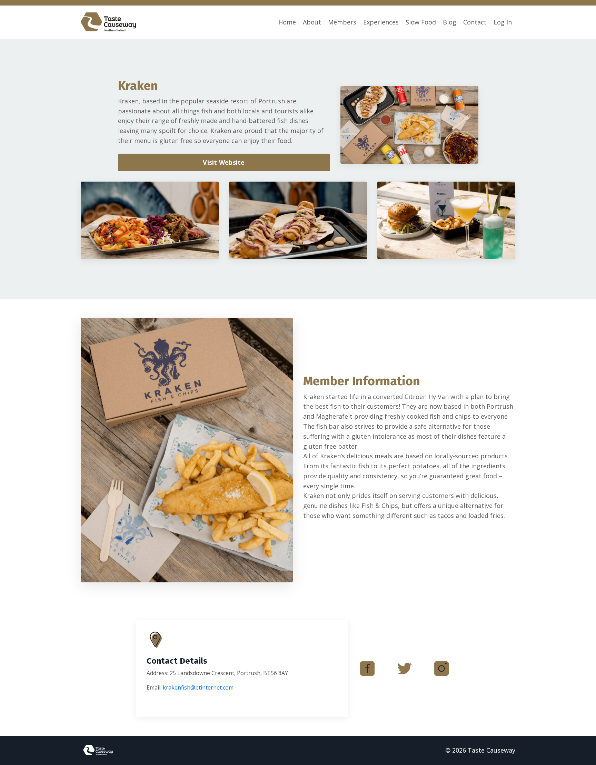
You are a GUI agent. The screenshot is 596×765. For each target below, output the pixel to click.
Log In (503, 22)
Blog (449, 22)
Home (287, 22)
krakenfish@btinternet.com (198, 687)
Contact (475, 22)
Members (342, 22)
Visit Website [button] (224, 162)
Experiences (381, 22)
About (312, 22)
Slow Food (421, 22)
